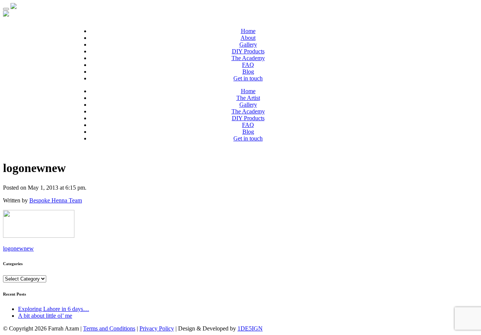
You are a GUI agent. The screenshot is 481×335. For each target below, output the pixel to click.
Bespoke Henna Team (55, 200)
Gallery (248, 44)
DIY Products (248, 51)
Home (248, 31)
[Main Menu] (6, 9)
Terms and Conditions (109, 328)
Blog (248, 71)
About (248, 38)
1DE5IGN (250, 328)
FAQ (248, 65)
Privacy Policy (156, 328)
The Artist (248, 98)
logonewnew (18, 248)
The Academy (248, 58)
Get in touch (248, 78)
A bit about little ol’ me (45, 315)
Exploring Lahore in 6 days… (53, 309)
